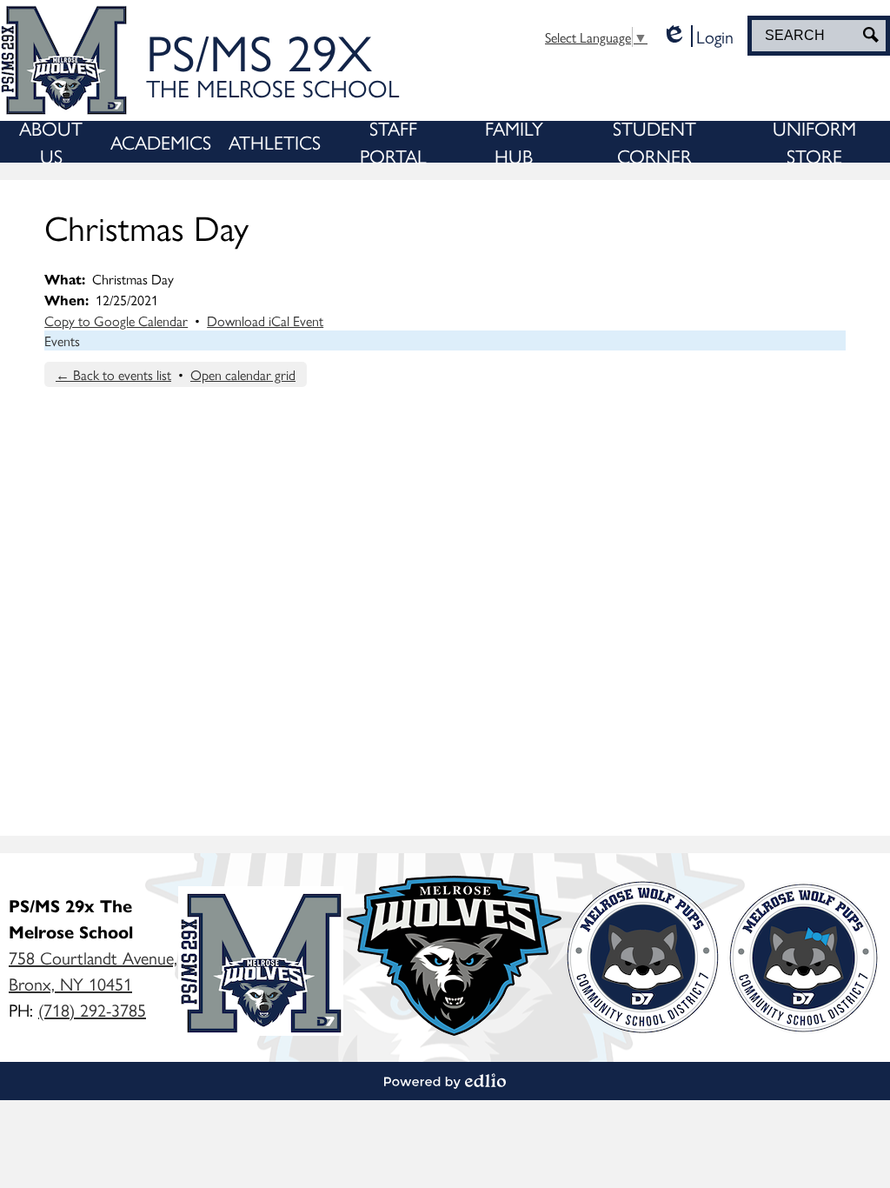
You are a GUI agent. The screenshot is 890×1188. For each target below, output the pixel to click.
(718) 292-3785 (92, 1009)
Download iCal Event (265, 320)
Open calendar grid (243, 374)
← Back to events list (113, 374)
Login (697, 36)
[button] (51, 142)
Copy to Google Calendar (116, 320)
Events (62, 340)
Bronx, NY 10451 (93, 970)
